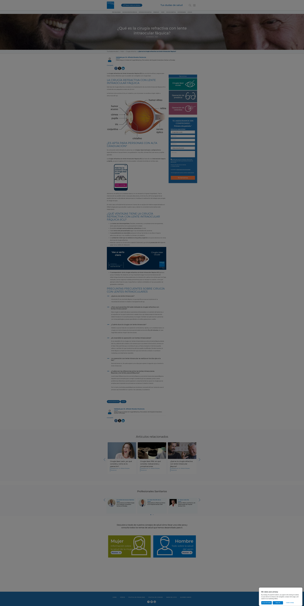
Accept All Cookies (266, 602)
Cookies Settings (290, 602)
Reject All (278, 602)
